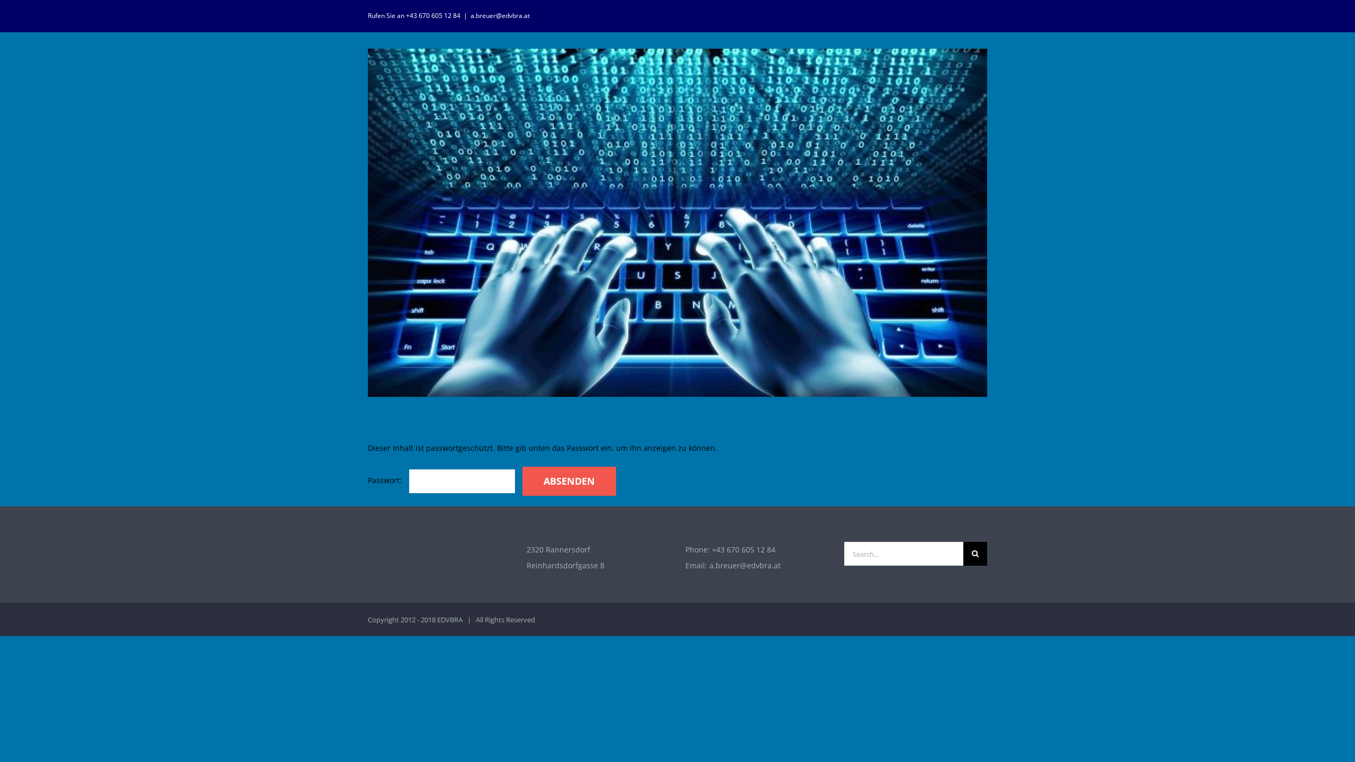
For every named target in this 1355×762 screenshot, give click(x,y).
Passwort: (386, 480)
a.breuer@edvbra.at (500, 15)
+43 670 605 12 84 (743, 550)
